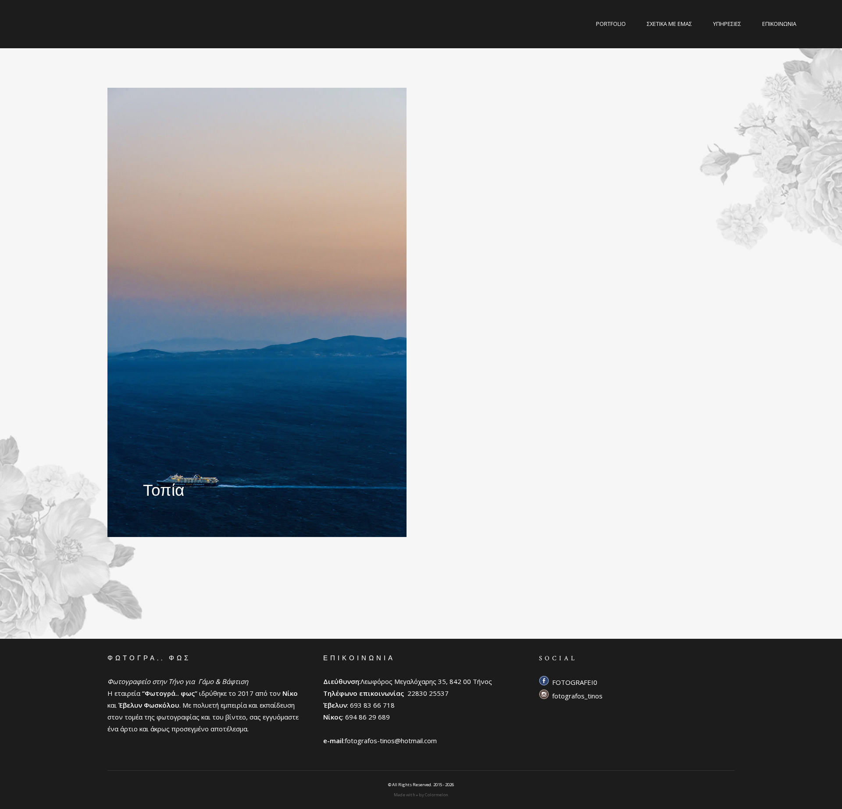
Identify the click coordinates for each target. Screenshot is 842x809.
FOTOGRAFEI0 (574, 682)
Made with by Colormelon (421, 795)
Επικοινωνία (779, 24)
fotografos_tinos (577, 695)
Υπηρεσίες (727, 24)
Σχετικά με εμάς (669, 24)
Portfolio (611, 24)
